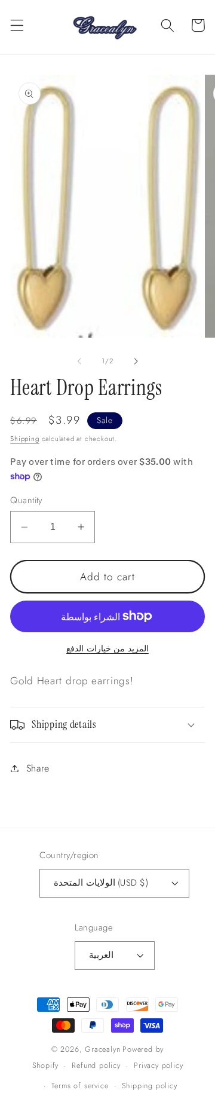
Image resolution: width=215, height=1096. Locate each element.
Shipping (24, 438)
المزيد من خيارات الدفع (107, 648)
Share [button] (38, 768)
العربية (101, 955)
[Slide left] (79, 361)
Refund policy (96, 1065)
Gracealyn (102, 1049)
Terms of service (80, 1085)
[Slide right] (135, 361)
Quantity (26, 500)
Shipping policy (149, 1085)
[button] (17, 25)
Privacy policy (158, 1065)
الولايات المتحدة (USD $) (101, 882)
